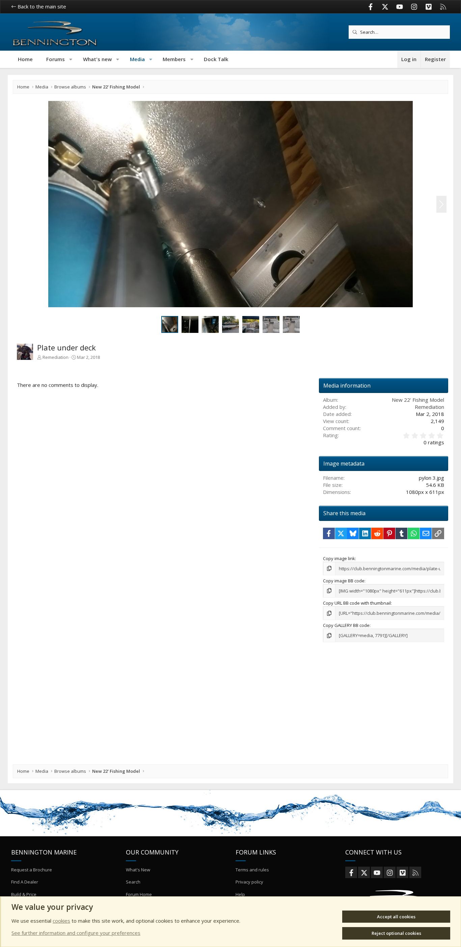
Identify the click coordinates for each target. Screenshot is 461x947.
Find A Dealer (24, 882)
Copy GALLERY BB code (346, 625)
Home (25, 59)
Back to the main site (41, 6)
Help (240, 894)
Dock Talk (216, 59)
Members (174, 59)
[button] (71, 59)
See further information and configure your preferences (75, 932)
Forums (55, 59)
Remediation (56, 357)
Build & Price (23, 894)
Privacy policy (249, 882)
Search (133, 882)
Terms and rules (252, 870)
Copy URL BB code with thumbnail (357, 603)
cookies (61, 920)
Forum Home (139, 894)
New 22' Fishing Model (418, 399)
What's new (97, 59)
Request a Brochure (31, 870)
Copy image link (339, 558)
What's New (138, 870)
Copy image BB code (343, 581)
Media (137, 59)
